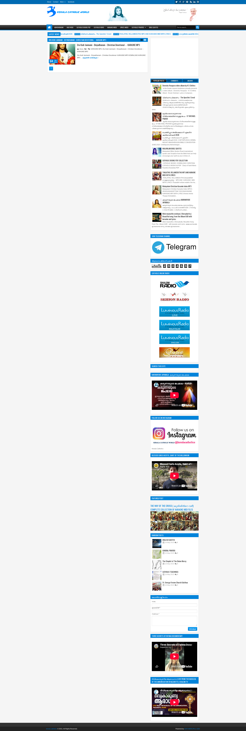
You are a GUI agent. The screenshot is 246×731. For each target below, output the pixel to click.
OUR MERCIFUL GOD (192, 729)
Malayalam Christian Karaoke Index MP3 (176, 186)
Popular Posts (158, 80)
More (62, 2)
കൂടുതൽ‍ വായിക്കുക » (90, 58)
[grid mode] (145, 39)
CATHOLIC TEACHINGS (170, 571)
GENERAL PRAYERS (168, 550)
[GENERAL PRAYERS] (156, 554)
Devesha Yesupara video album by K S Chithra (178, 85)
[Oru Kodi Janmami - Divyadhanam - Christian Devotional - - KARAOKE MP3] (62, 54)
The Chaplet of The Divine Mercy (174, 561)
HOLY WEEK (70, 27)
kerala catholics (51, 729)
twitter (176, 2)
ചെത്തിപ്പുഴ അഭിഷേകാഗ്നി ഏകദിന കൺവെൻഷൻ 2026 (177, 133)
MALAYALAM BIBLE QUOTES (172, 148)
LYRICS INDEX (124, 27)
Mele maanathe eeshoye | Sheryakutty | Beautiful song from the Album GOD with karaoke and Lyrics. (177, 216)
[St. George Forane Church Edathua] (156, 586)
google (183, 2)
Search (197, 27)
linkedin (194, 2)
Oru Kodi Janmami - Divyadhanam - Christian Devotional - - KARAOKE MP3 (108, 45)
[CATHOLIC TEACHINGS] (156, 575)
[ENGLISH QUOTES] (156, 543)
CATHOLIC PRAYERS (138, 27)
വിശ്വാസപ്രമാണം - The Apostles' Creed (89, 34)
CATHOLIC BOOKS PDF (83, 27)
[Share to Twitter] (70, 46)
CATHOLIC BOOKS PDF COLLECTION (175, 160)
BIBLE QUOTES (153, 27)
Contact (55, 2)
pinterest (187, 2)
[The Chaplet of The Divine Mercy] (156, 564)
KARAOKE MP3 (96, 49)
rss (190, 2)
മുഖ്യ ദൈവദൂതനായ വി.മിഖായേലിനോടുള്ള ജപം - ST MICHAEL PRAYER (178, 116)
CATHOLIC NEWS (99, 27)
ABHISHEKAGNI (58, 27)
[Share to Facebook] (67, 46)
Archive (190, 80)
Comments (174, 80)
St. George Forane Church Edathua (175, 582)
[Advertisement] (174, 57)
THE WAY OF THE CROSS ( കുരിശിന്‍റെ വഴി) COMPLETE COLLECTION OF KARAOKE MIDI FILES (171, 507)
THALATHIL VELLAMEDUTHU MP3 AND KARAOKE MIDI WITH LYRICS (138, 34)
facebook (71, 2)
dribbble (198, 2)
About (49, 2)
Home (49, 27)
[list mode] (141, 39)
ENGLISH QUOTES (168, 540)
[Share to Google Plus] (73, 46)
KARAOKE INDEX (112, 27)
